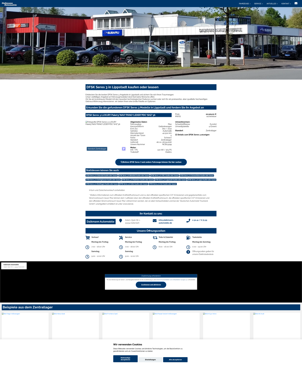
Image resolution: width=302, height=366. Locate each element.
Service (257, 4)
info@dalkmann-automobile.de (166, 221)
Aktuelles (271, 4)
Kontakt (285, 4)
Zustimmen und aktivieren (151, 285)
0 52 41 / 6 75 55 (199, 220)
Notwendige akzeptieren (125, 359)
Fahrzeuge (244, 4)
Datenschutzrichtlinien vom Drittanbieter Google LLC (172, 279)
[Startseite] (9, 4)
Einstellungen (150, 360)
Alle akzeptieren (175, 360)
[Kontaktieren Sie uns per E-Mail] (296, 3)
